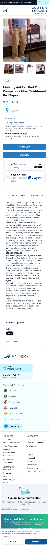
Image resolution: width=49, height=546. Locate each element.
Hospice (6, 483)
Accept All (36, 541)
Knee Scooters (15, 419)
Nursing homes (8, 476)
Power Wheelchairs (10, 446)
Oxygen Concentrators (11, 443)
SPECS (24, 196)
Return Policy (31, 461)
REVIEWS (34, 196)
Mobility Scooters (9, 452)
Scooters (12, 396)
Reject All (13, 541)
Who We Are (31, 446)
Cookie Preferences (35, 471)
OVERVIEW (12, 195)
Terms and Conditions (35, 443)
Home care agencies (10, 479)
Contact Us (7, 473)
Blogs (29, 439)
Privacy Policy (32, 458)
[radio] (24, 166)
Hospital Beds (14, 408)
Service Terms (32, 464)
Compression (14, 402)
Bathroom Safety (16, 413)
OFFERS (15, 426)
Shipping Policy (32, 468)
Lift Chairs (13, 390)
